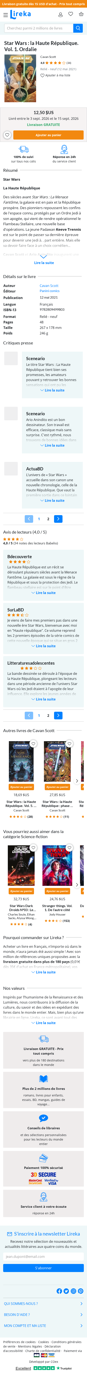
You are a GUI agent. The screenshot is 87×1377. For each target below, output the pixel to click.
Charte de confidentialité (42, 1351)
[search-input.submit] (78, 28)
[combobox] (38, 28)
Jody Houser (57, 914)
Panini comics (50, 291)
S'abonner (43, 1268)
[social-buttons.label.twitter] (66, 1291)
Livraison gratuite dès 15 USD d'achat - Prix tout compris (43, 4)
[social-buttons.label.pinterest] (80, 1291)
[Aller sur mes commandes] (60, 14)
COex (54, 1362)
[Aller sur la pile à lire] (70, 14)
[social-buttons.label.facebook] (59, 1291)
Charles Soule (17, 914)
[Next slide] (77, 780)
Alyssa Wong (25, 918)
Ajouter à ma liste (57, 75)
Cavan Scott (48, 57)
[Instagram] (73, 1291)
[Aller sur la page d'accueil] (20, 15)
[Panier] (81, 14)
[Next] (58, 519)
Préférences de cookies (19, 1342)
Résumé (10, 170)
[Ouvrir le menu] (4, 14)
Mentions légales (30, 1346)
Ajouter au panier (48, 135)
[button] (47, 62)
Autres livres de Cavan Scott (28, 730)
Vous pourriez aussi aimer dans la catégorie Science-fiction (33, 834)
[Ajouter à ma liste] (7, 135)
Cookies (43, 1342)
